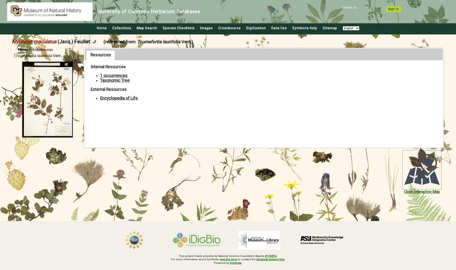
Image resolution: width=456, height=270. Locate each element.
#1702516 (271, 256)
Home (102, 28)
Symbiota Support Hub (270, 259)
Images (206, 28)
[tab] (100, 55)
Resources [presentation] (100, 55)
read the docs (228, 259)
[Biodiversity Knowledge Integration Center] (322, 240)
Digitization (256, 28)
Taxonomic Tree (115, 80)
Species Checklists (179, 28)
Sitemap (330, 28)
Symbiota (235, 263)
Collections (121, 28)
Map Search (147, 28)
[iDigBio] (197, 240)
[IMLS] (259, 240)
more (66, 56)
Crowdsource (229, 28)
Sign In (393, 9)
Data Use (279, 28)
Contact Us (349, 7)
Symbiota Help (304, 28)
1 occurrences (114, 75)
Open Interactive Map (422, 191)
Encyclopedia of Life (119, 98)
